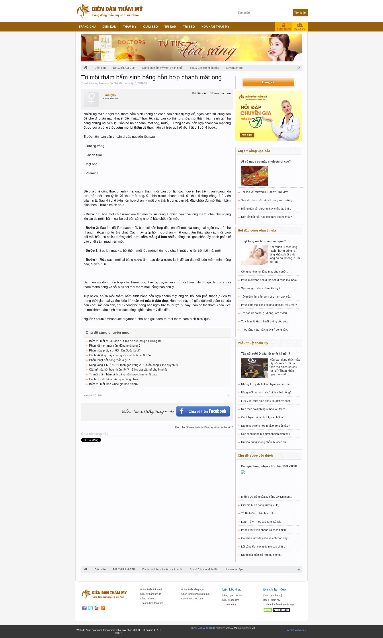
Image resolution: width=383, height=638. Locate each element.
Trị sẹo (189, 26)
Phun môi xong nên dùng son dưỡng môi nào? (269, 280)
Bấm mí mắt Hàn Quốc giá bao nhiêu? (113, 384)
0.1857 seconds (206, 627)
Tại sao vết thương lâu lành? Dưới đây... (265, 192)
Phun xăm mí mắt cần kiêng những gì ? (114, 345)
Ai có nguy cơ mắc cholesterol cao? (266, 161)
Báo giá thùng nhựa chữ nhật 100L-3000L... (270, 466)
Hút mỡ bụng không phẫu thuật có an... (264, 442)
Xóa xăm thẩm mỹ (215, 26)
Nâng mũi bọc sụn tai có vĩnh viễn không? (266, 392)
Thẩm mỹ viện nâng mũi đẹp (278, 604)
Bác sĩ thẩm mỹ (271, 600)
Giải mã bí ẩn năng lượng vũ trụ (260, 505)
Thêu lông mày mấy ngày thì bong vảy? (264, 329)
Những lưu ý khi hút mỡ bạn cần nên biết (265, 384)
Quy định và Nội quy (296, 630)
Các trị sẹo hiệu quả (192, 598)
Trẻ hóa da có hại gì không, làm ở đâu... (265, 313)
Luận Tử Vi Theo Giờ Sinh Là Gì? (261, 521)
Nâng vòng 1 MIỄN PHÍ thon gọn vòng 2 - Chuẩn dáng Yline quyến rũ (133, 365)
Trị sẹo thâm (229, 604)
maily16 (132, 83)
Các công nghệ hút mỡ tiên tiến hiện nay (265, 434)
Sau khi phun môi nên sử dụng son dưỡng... (267, 200)
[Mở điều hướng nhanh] (298, 68)
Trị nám (170, 26)
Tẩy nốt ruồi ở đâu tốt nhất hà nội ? (265, 353)
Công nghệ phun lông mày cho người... (264, 271)
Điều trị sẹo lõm (230, 600)
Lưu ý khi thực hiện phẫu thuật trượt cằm (265, 400)
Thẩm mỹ (130, 26)
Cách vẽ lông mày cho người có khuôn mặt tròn (120, 355)
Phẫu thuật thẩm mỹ (151, 589)
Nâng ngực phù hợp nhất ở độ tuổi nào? (265, 425)
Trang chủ (87, 26)
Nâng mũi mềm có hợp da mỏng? (261, 554)
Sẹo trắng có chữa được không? (260, 288)
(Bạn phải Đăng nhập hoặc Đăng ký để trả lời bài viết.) (204, 427)
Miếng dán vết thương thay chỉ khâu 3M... (266, 208)
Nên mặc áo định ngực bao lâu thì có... (264, 409)
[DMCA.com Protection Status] (281, 610)
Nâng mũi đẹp (147, 598)
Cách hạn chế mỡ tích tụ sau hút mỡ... (264, 417)
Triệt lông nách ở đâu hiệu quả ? (263, 241)
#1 (229, 395)
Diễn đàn (109, 26)
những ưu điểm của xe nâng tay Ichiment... (266, 496)
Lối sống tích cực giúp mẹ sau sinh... (263, 546)
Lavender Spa (106, 83)
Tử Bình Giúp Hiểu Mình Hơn (258, 513)
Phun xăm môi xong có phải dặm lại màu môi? (269, 304)
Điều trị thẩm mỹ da (150, 594)
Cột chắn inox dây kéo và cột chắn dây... (265, 538)
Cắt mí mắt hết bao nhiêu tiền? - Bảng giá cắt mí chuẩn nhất (128, 369)
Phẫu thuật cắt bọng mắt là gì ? (109, 360)
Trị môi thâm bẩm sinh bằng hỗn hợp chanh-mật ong (122, 374)
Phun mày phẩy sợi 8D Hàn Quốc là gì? (115, 350)
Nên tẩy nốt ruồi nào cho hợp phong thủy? (266, 216)
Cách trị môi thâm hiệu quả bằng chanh (114, 379)
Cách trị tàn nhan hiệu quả (195, 594)
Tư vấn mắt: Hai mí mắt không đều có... (264, 321)
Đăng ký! (268, 82)
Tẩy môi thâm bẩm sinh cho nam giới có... (266, 296)
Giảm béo (150, 26)
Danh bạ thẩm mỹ (272, 595)
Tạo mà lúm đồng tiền (151, 603)
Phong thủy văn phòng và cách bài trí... (264, 530)
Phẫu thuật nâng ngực (193, 589)
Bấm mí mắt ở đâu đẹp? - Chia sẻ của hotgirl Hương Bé (125, 341)
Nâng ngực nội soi (232, 595)
